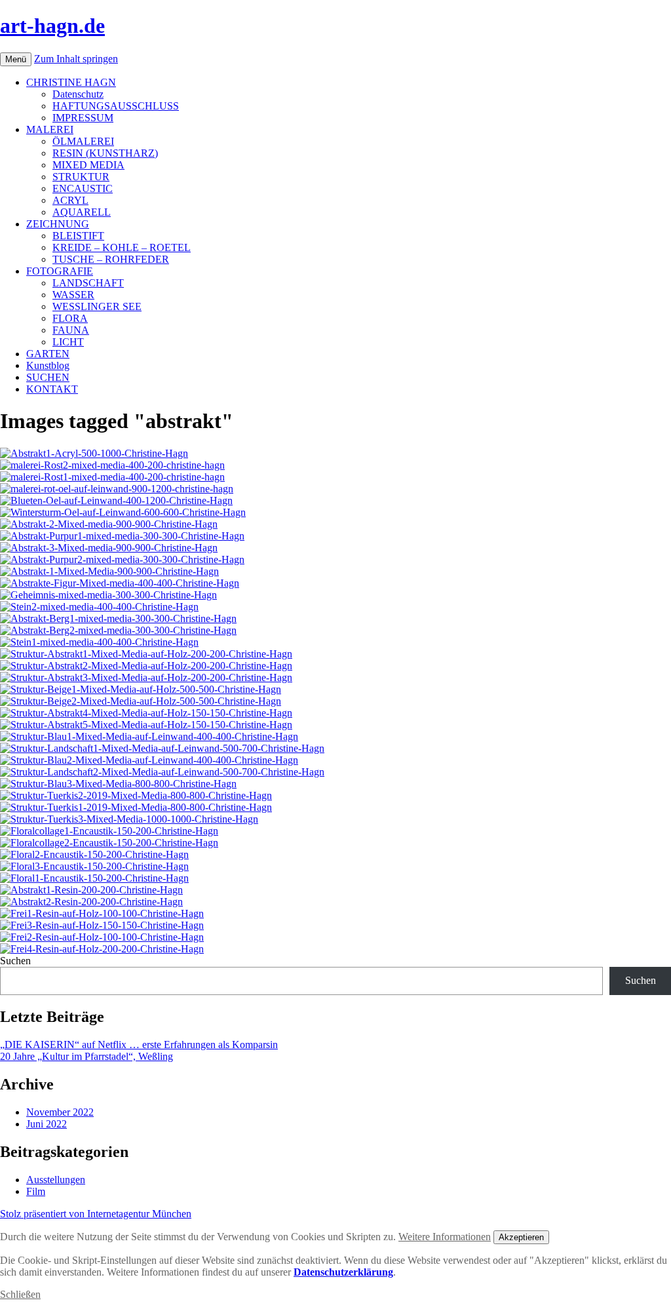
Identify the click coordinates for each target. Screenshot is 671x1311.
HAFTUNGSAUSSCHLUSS (115, 105)
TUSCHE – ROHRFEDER (110, 259)
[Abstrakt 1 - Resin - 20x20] (91, 889)
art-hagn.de (52, 25)
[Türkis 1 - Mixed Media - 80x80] (136, 807)
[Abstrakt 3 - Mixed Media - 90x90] (109, 547)
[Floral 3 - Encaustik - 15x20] (94, 866)
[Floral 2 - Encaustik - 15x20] (94, 854)
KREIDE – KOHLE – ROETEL (121, 247)
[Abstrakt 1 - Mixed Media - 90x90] (109, 571)
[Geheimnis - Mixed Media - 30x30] (108, 594)
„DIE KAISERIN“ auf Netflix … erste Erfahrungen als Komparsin (139, 1044)
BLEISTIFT (78, 235)
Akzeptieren (521, 1237)
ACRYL (70, 200)
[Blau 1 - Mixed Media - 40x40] (149, 736)
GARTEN (47, 353)
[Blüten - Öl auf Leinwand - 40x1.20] (116, 500)
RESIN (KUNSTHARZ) (105, 153)
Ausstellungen (55, 1179)
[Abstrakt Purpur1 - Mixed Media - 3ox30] (122, 535)
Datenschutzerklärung (343, 1272)
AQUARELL (81, 212)
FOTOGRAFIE (59, 271)
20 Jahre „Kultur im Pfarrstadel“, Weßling (86, 1056)
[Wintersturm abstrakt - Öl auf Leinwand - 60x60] (123, 512)
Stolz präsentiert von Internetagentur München (95, 1213)
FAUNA (70, 330)
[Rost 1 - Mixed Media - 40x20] (112, 476)
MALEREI (49, 129)
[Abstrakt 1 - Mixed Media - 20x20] (146, 653)
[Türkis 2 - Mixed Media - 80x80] (136, 795)
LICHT (68, 341)
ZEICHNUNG (57, 223)
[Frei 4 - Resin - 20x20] (102, 948)
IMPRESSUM (82, 117)
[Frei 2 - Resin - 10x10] (102, 937)
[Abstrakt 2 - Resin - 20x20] (91, 901)
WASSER (73, 294)
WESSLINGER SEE (97, 306)
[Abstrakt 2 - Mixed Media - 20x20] (146, 665)
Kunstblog (47, 365)
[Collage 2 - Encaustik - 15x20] (109, 842)
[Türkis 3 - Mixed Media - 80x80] (129, 819)
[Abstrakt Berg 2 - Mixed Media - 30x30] (118, 630)
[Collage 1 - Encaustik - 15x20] (109, 830)
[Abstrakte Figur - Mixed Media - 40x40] (119, 583)
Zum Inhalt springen (76, 58)
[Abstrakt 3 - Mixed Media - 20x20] (146, 677)
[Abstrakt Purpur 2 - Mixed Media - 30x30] (122, 559)
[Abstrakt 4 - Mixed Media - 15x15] (146, 712)
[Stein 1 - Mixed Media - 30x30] (99, 642)
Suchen (15, 960)
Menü (15, 59)
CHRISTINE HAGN (71, 82)
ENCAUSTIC (82, 188)
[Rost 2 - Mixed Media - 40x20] (112, 465)
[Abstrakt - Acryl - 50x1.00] (94, 453)
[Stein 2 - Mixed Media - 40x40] (99, 606)
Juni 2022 (46, 1123)
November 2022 (60, 1112)
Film (35, 1191)
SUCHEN (47, 377)
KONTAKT (52, 389)
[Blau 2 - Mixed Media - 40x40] (149, 760)
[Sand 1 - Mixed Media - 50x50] (140, 689)
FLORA (70, 318)
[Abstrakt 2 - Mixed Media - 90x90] (109, 524)
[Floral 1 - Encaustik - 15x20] (94, 878)
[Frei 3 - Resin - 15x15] (102, 925)
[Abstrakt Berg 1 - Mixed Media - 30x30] (118, 618)
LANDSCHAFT (88, 282)
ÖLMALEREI (83, 141)
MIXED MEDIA (88, 164)
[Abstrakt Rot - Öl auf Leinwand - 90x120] (116, 488)
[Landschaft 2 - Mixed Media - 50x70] (162, 771)
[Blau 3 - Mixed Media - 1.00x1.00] (118, 783)
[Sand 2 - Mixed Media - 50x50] (140, 701)
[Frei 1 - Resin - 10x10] (102, 913)
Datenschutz (78, 94)
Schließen (20, 1294)
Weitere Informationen (444, 1236)
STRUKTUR (80, 176)
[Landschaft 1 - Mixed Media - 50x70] (162, 748)
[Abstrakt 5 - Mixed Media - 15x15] (146, 724)
